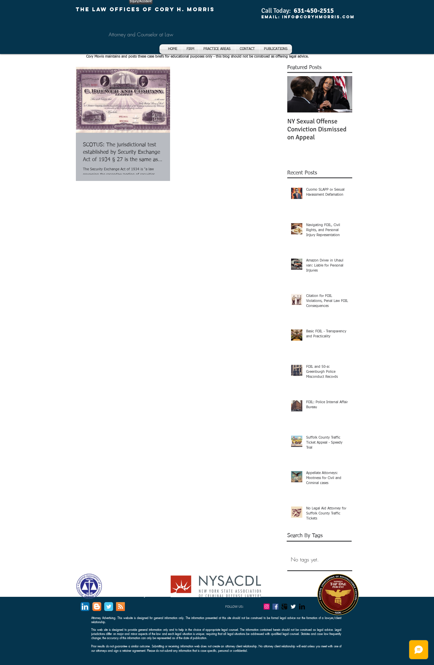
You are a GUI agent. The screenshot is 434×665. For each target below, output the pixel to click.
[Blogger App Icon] (96, 606)
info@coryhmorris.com (318, 16)
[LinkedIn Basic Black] (302, 607)
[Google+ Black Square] (284, 607)
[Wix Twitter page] (108, 606)
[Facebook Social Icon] (275, 607)
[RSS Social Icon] (120, 606)
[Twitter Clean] (293, 607)
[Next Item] (342, 94)
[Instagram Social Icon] (267, 607)
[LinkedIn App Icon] (85, 606)
